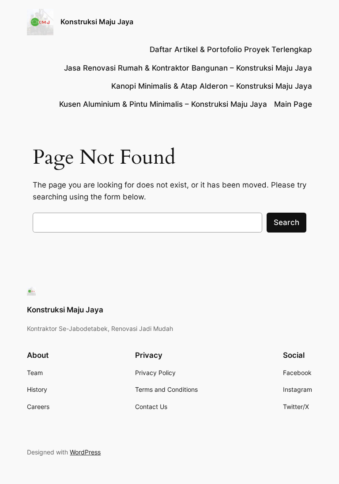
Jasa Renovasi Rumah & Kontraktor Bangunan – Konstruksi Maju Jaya (188, 68)
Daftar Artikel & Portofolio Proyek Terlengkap (231, 49)
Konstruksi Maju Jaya (96, 21)
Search (286, 222)
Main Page (293, 104)
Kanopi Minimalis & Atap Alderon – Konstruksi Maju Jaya (211, 86)
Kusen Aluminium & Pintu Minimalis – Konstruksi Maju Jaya (163, 104)
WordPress (85, 452)
